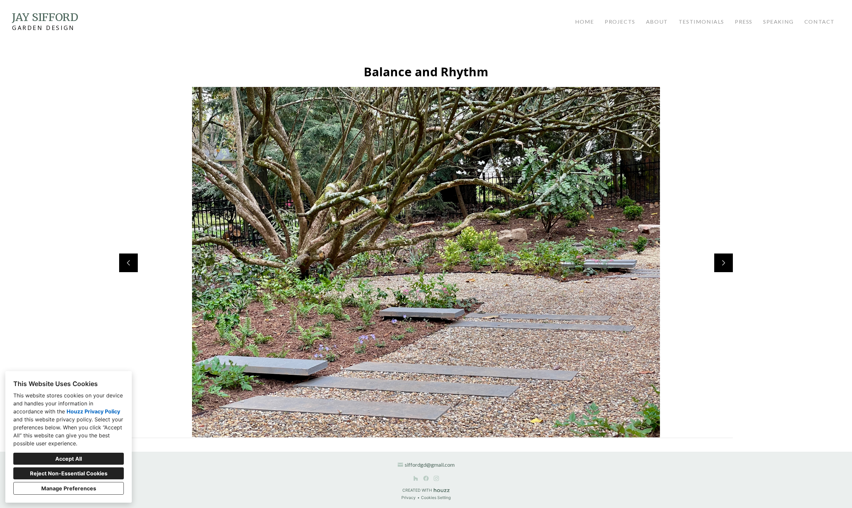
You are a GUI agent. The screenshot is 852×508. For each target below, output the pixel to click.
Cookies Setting (436, 497)
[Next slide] (723, 263)
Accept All (68, 458)
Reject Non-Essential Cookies (68, 473)
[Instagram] (436, 478)
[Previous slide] (128, 263)
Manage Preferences (68, 488)
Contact (819, 21)
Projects (620, 21)
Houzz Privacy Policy (93, 411)
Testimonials (701, 21)
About (657, 21)
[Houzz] (416, 478)
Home (584, 21)
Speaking (778, 21)
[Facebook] (426, 478)
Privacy (408, 497)
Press (743, 21)
